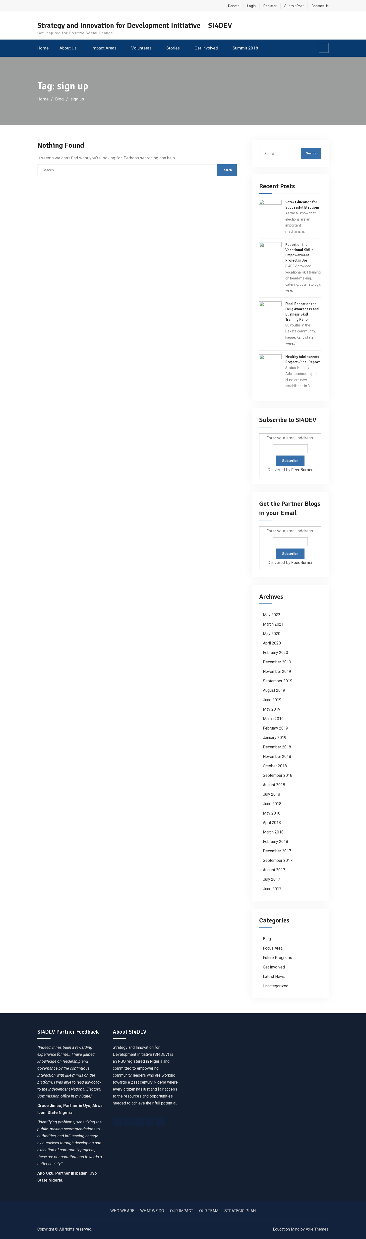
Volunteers (141, 48)
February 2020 (275, 652)
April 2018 (272, 822)
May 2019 (271, 709)
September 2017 (277, 860)
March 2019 (273, 718)
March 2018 (273, 832)
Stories (173, 48)
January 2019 (274, 737)
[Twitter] (128, 1121)
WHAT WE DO (152, 1210)
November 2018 (277, 756)
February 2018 (275, 841)
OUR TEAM (208, 1210)
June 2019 (272, 699)
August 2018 (274, 784)
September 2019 (277, 681)
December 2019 (277, 662)
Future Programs (277, 957)
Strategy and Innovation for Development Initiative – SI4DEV (134, 25)
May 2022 (271, 614)
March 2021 (273, 624)
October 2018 (275, 766)
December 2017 (277, 851)
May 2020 (271, 633)
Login (251, 6)
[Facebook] (117, 1121)
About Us (68, 48)
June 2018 (272, 803)
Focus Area (273, 948)
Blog (267, 938)
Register (270, 6)
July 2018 (271, 794)
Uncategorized (275, 986)
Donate (234, 6)
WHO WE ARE (122, 1210)
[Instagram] (139, 1121)
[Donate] (160, 1121)
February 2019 (275, 728)
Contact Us (320, 6)
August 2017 (274, 870)
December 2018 (277, 747)
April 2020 (272, 643)
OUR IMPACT (181, 1210)
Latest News (274, 976)
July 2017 (271, 879)
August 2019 (274, 690)
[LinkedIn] (149, 1121)
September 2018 (277, 775)
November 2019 (277, 671)
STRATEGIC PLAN (240, 1210)
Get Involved (206, 48)
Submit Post (294, 6)
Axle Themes (317, 1229)
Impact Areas (104, 48)
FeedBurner (302, 469)
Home (43, 48)
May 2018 (271, 813)
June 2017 (272, 888)
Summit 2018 (245, 48)
